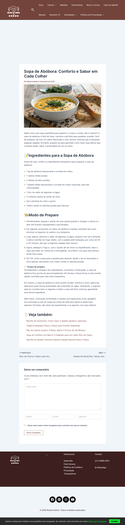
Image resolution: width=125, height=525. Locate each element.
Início (41, 5)
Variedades (69, 15)
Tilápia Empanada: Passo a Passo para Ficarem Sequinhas (53, 325)
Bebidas (64, 5)
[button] (32, 10)
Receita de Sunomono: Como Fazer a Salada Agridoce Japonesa (56, 321)
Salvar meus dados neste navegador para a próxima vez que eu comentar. (57, 425)
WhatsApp (101, 467)
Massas (42, 15)
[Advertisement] (62, 38)
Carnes (50, 5)
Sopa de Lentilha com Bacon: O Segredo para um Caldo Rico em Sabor (59, 335)
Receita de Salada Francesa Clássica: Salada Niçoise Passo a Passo (57, 339)
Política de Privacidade (91, 15)
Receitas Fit (54, 15)
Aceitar (114, 521)
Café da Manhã (111, 5)
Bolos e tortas (93, 5)
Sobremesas (77, 5)
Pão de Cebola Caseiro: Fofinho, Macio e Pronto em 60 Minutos (55, 330)
